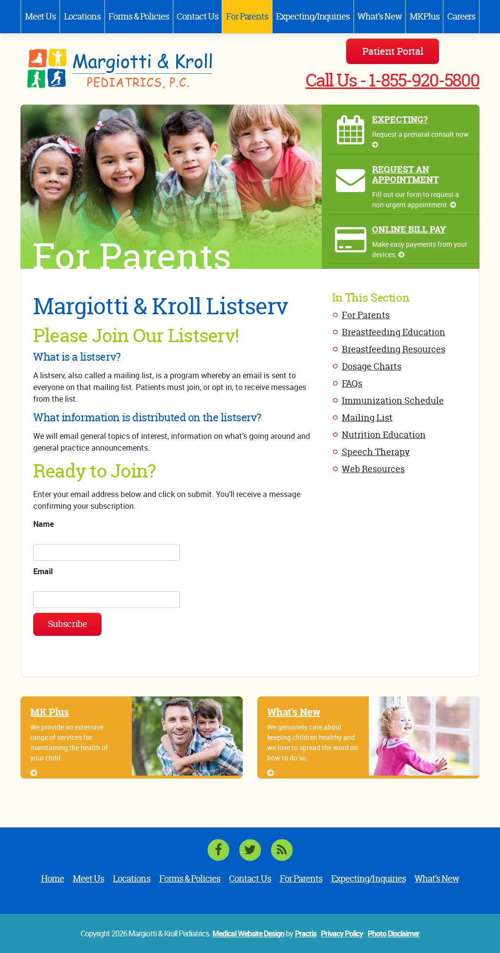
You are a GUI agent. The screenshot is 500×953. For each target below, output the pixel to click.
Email (43, 571)
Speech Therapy (376, 452)
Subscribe (67, 624)
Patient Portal (392, 51)
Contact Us (197, 16)
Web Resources (373, 469)
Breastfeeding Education (393, 332)
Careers (461, 16)
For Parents (247, 16)
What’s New (379, 16)
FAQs (352, 383)
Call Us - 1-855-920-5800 (392, 80)
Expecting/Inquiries (312, 16)
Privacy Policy (342, 933)
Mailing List (367, 418)
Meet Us (40, 16)
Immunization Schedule (393, 400)
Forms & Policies (138, 16)
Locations (82, 16)
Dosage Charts (371, 366)
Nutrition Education (384, 435)
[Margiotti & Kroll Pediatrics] (132, 69)
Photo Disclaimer (394, 933)
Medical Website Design (248, 933)
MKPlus (424, 16)
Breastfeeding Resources (393, 349)
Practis (305, 933)
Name (43, 524)
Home (52, 878)
